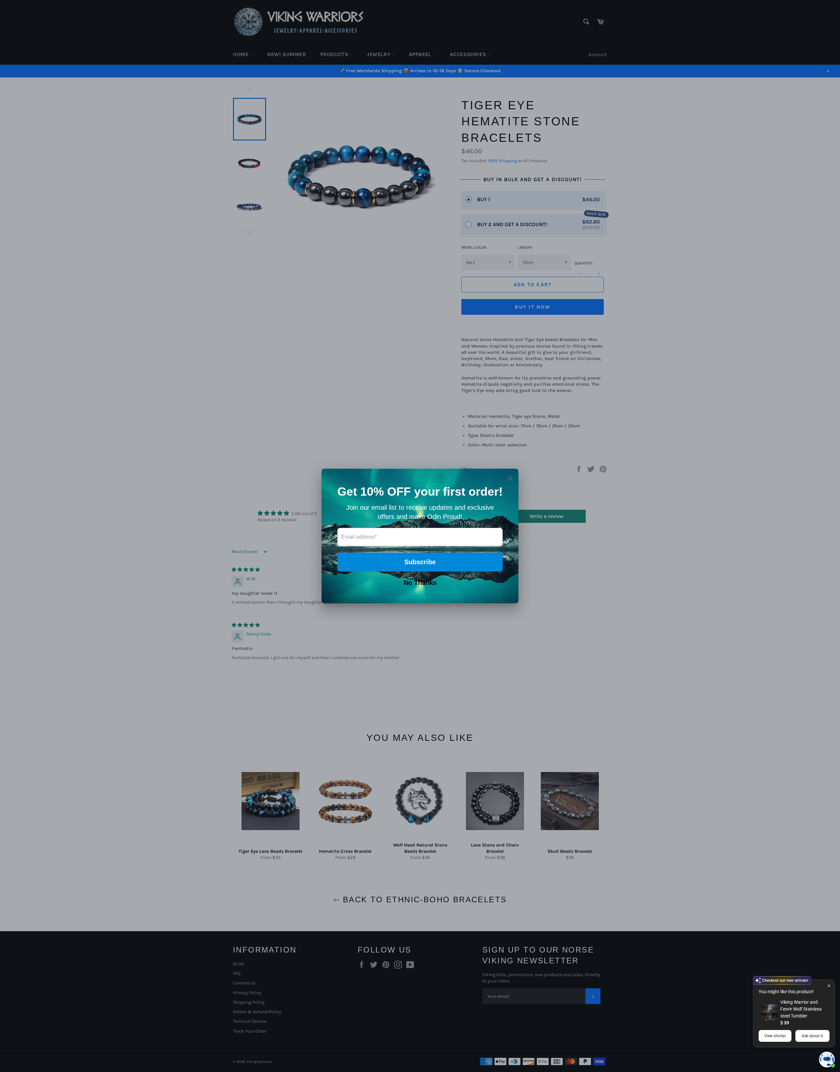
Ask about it (812, 1036)
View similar (775, 1036)
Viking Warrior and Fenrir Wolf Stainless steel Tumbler (801, 1008)
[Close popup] (829, 985)
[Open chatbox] (827, 1059)
